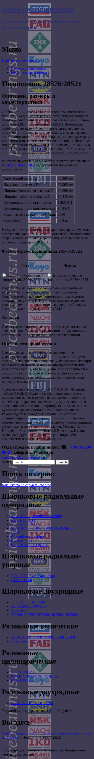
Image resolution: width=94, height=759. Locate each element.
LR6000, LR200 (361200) (30, 545)
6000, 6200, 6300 (24, 520)
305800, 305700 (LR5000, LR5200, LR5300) (44, 615)
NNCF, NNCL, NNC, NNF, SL (34, 676)
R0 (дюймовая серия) (27, 537)
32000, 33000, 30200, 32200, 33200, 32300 (43, 637)
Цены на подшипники (38, 9)
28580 (21, 165)
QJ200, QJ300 (21, 580)
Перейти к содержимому (21, 60)
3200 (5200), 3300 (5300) (29, 606)
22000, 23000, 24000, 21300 (32, 703)
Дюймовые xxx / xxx (27, 641)
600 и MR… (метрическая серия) (36, 516)
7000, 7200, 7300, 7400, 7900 (33, 576)
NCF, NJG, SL (22, 680)
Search (7, 462)
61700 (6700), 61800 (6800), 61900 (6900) (42, 528)
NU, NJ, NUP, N (23, 672)
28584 (32, 165)
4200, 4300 (19, 610)
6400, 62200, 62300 (25, 524)
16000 (15, 532)
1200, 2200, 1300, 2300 (28, 602)
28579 (11, 165)
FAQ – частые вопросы (29, 72)
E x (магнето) (21, 541)
